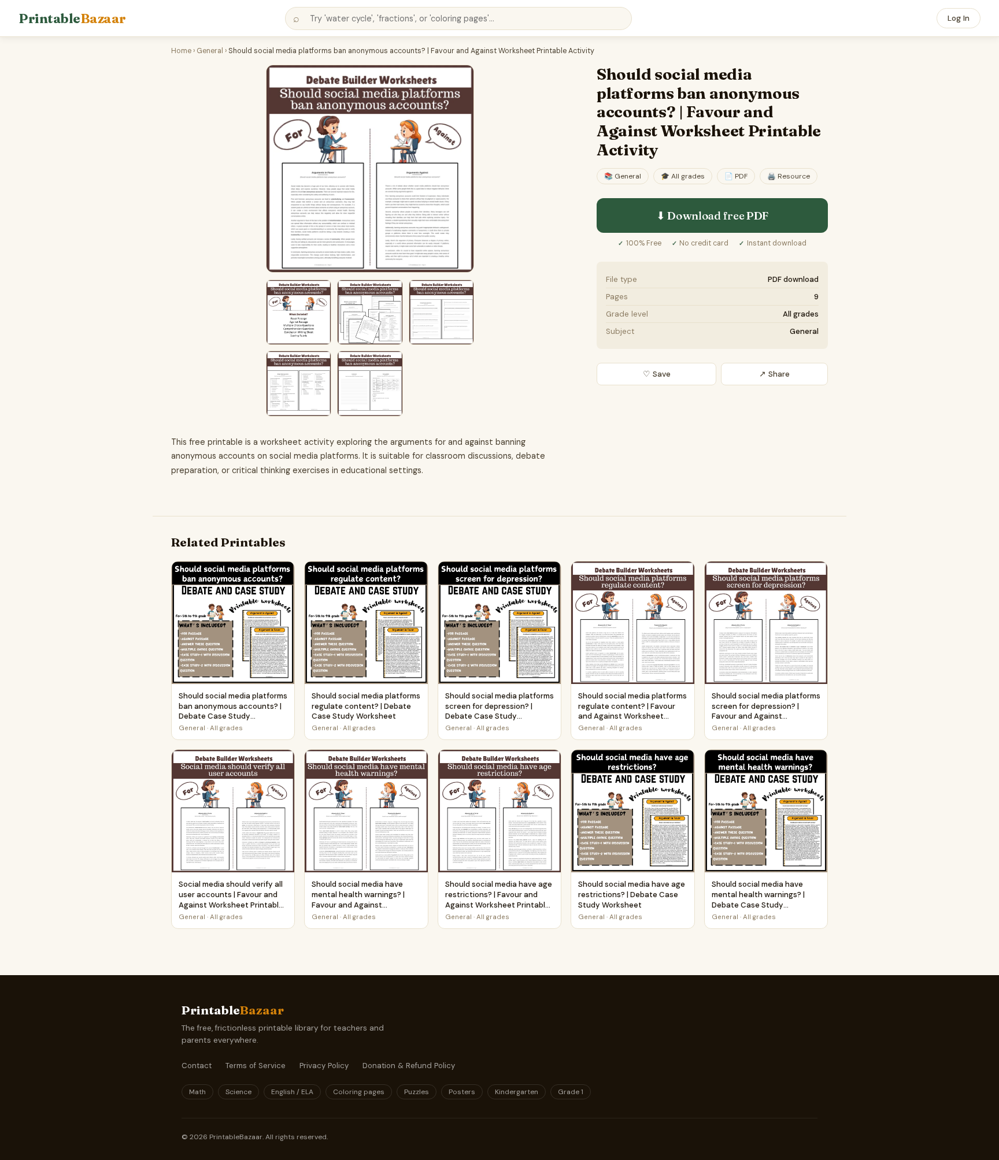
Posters (462, 1091)
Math (197, 1091)
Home (181, 50)
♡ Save (657, 374)
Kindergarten (516, 1091)
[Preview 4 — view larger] (441, 312)
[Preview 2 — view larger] (298, 312)
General (210, 50)
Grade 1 (570, 1091)
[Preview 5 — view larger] (298, 383)
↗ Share (774, 374)
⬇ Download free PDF (712, 215)
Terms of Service (255, 1065)
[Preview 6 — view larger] (369, 383)
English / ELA (292, 1091)
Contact (197, 1065)
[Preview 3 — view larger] (369, 312)
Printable (72, 18)
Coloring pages (358, 1091)
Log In (959, 18)
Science (238, 1091)
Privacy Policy (324, 1065)
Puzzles (416, 1091)
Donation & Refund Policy (408, 1065)
